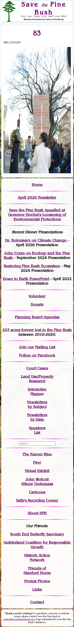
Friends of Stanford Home (37, 570)
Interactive (37, 389)
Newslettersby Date (37, 417)
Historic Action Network (37, 557)
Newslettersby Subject (37, 404)
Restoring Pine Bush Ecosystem (32, 266)
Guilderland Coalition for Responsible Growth (37, 544)
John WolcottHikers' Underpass (37, 481)
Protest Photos (37, 581)
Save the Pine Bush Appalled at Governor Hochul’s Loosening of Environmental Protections (37, 214)
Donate (37, 304)
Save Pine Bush (43, 8)
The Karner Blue (37, 454)
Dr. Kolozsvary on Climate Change (36, 240)
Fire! (37, 462)
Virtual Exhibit (37, 471)
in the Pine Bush (49, 330)
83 (37, 33)
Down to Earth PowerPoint (26, 278)
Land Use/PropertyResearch (37, 378)
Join (23, 347)
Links (37, 589)
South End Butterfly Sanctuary (37, 534)
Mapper (37, 394)
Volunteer (37, 296)
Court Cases (37, 368)
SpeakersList (37, 430)
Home (37, 184)
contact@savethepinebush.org (19, 619)
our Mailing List (41, 347)
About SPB (37, 513)
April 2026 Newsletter (37, 197)
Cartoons (37, 492)
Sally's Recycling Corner (37, 500)
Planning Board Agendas (37, 317)
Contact (37, 602)
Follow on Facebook (37, 355)
